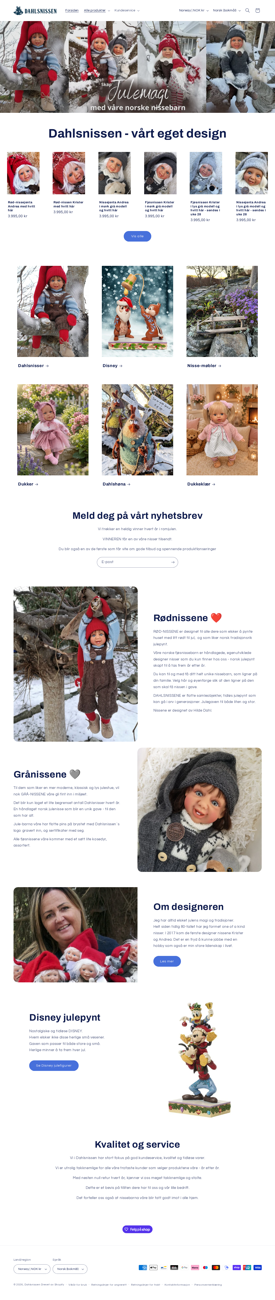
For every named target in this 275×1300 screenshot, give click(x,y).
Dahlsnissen (32, 1284)
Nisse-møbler (202, 366)
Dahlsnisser (31, 366)
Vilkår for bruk (78, 1285)
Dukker (26, 484)
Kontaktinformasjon (177, 1285)
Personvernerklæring (208, 1285)
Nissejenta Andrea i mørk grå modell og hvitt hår (113, 206)
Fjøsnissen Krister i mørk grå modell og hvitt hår (159, 206)
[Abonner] (173, 562)
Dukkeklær (199, 484)
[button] (96, 10)
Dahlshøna (114, 484)
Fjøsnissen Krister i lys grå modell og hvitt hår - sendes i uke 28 (205, 208)
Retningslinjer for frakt (145, 1285)
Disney (110, 366)
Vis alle (137, 236)
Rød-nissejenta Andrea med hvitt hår (21, 206)
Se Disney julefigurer (54, 1065)
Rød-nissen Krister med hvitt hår (68, 204)
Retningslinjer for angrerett (109, 1285)
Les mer (167, 961)
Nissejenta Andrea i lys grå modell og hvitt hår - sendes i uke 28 (251, 208)
